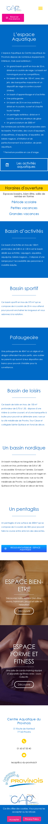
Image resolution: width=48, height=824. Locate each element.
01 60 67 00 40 (24, 748)
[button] (40, 8)
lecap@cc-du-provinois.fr (24, 762)
